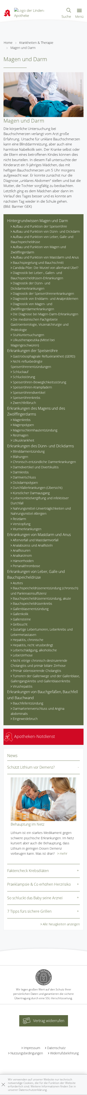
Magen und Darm (22, 47)
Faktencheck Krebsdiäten (28, 870)
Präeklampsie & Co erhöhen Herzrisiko (39, 884)
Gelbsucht (20, 624)
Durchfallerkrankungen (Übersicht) (37, 487)
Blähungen (20, 456)
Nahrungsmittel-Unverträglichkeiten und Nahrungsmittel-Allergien (41, 511)
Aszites (18, 583)
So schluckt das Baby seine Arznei (35, 897)
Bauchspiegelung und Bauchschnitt (38, 262)
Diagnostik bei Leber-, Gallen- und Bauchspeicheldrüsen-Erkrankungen (37, 275)
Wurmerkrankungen (27, 529)
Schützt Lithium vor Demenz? (31, 767)
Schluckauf (20, 372)
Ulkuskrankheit (23, 440)
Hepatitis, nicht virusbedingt (33, 645)
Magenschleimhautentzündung (35, 430)
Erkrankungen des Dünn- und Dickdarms (40, 445)
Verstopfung (21, 524)
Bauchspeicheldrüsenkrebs (32, 603)
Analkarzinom (22, 555)
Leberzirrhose (23, 655)
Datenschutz (56, 1048)
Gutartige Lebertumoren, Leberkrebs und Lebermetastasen (42, 632)
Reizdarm (19, 519)
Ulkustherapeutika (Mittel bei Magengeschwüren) (33, 342)
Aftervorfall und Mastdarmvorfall (35, 540)
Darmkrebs (21, 472)
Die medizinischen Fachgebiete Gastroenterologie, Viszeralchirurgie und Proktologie (39, 324)
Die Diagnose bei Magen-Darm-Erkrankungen (45, 314)
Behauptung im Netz (27, 824)
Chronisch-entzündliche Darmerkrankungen (44, 462)
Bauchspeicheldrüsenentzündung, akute (42, 598)
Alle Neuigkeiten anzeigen (61, 924)
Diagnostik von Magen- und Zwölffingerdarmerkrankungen (32, 306)
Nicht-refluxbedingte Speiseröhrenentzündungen (31, 364)
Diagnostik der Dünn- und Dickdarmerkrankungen (30, 285)
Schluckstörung (24, 377)
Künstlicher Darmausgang (31, 493)
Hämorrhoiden (23, 561)
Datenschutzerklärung (33, 1090)
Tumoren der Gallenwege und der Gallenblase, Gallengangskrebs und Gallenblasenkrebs (45, 678)
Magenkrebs (22, 420)
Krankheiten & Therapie (36, 42)
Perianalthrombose (26, 566)
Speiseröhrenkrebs (26, 397)
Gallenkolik (20, 614)
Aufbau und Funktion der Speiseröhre (40, 226)
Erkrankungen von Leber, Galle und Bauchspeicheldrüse (36, 574)
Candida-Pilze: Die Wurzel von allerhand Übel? (45, 267)
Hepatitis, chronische (28, 640)
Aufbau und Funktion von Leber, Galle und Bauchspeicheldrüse (42, 239)
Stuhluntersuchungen (28, 335)
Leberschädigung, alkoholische (35, 650)
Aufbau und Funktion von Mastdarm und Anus (46, 257)
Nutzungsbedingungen (26, 1053)
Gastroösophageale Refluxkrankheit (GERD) (44, 356)
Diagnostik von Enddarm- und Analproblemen (45, 298)
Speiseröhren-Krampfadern (32, 387)
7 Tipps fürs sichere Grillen (29, 911)
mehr (63, 853)
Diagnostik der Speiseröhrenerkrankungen (43, 293)
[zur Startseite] (36, 12)
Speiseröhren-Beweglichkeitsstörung (39, 382)
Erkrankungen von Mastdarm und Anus (39, 534)
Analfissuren (21, 550)
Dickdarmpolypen (25, 482)
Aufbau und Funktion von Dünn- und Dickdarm (46, 231)
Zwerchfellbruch (24, 402)
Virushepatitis (22, 686)
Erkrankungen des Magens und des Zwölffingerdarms (36, 411)
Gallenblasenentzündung (30, 609)
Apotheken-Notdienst (34, 736)
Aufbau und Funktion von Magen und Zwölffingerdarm (38, 249)
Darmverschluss (24, 477)
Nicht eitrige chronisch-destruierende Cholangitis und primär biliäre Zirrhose (39, 663)
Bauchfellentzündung (28, 703)
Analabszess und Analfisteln (33, 545)
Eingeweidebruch (25, 718)
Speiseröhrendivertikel (29, 392)
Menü (79, 16)
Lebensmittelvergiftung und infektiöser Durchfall (40, 500)
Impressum (32, 1048)
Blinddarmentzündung (29, 451)
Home (8, 42)
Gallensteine (22, 619)
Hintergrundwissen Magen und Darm (37, 220)
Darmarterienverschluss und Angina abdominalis (37, 711)
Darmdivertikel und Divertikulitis (36, 467)
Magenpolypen (23, 425)
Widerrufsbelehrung (64, 1053)
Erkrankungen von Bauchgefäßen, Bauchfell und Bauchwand (42, 694)
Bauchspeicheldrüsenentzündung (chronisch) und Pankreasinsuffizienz (44, 590)
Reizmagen (20, 435)
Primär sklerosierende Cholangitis (37, 670)
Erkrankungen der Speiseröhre (32, 350)
